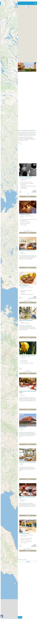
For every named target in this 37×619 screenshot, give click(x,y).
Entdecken (28, 561)
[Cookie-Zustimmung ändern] (2, 616)
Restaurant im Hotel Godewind (25, 320)
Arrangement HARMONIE (24, 214)
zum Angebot (27, 196)
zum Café (27, 409)
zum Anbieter (27, 515)
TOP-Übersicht (19, 617)
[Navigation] (35, 3)
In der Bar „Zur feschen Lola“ (25, 177)
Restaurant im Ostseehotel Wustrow (27, 250)
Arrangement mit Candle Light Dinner (27, 355)
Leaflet (7, 618)
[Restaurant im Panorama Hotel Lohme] (11, 306)
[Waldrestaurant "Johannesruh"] (2, 335)
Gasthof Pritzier (22, 427)
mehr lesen (19, 142)
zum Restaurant (28, 267)
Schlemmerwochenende (24, 533)
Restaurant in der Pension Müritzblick (27, 462)
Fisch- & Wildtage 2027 (24, 285)
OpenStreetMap (13, 618)
